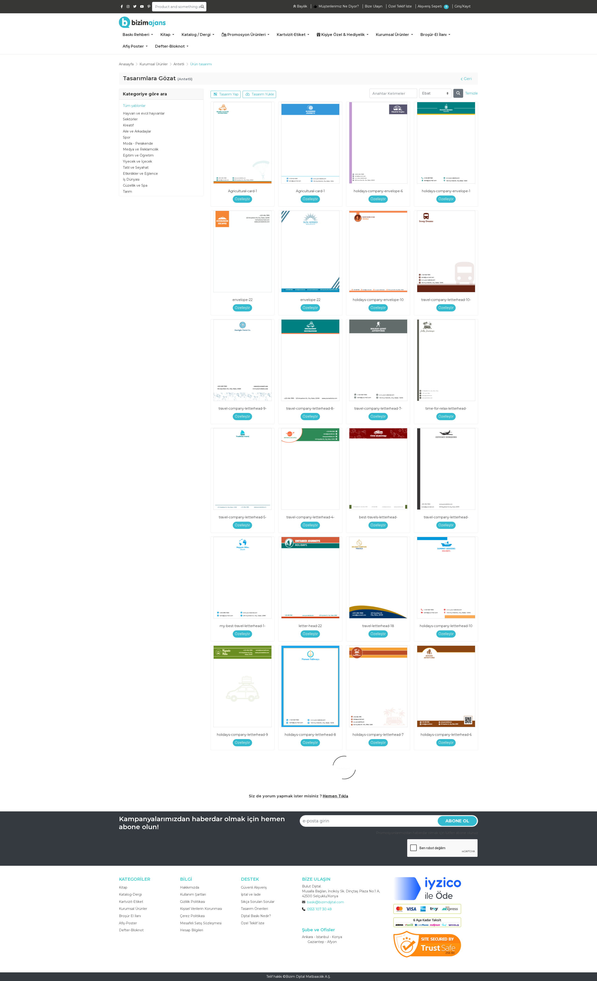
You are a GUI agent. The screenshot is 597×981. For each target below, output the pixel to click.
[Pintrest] (149, 6)
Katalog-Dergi (130, 894)
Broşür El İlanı (130, 916)
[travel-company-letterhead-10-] (446, 251)
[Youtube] (142, 6)
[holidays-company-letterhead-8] (310, 686)
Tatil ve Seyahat (136, 167)
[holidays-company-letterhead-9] (242, 686)
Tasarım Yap (229, 94)
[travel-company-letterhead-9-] (242, 360)
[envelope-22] (242, 251)
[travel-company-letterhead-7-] (378, 360)
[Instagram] (128, 6)
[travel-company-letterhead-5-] (242, 469)
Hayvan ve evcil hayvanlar (144, 113)
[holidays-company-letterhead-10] (446, 577)
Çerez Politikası (192, 916)
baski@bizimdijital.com (325, 902)
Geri (468, 79)
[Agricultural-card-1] (242, 143)
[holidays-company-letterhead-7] (378, 686)
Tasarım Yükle (263, 94)
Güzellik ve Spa (135, 185)
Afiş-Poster (128, 923)
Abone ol (457, 821)
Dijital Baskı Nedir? (256, 916)
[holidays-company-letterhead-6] (446, 686)
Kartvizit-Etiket (131, 902)
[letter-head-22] (310, 577)
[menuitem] (138, 35)
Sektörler (130, 119)
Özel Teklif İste (252, 923)
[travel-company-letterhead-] (446, 469)
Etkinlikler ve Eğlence (140, 173)
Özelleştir (242, 199)
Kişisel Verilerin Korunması (201, 909)
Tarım (127, 191)
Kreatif (128, 125)
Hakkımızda (189, 887)
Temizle (471, 93)
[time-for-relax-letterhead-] (446, 360)
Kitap (123, 887)
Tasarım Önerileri (254, 909)
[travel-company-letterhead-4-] (310, 469)
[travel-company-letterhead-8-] (310, 360)
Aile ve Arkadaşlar (137, 131)
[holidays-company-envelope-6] (378, 143)
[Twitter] (134, 6)
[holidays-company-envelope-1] (446, 143)
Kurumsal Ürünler (133, 909)
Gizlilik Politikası (192, 902)
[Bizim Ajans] (142, 22)
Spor (126, 137)
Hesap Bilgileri (191, 930)
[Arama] (458, 93)
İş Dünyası (131, 179)
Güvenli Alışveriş (254, 887)
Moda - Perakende (138, 143)
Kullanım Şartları (193, 894)
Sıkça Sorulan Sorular (257, 902)
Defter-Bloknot (131, 930)
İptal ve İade (251, 894)
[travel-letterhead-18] (378, 577)
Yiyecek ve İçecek (137, 161)
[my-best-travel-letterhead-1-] (242, 577)
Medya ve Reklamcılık (140, 149)
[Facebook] (122, 6)
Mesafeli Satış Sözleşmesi (201, 923)
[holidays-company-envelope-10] (378, 251)
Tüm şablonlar (134, 106)
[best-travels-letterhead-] (378, 469)
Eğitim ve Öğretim (138, 155)
